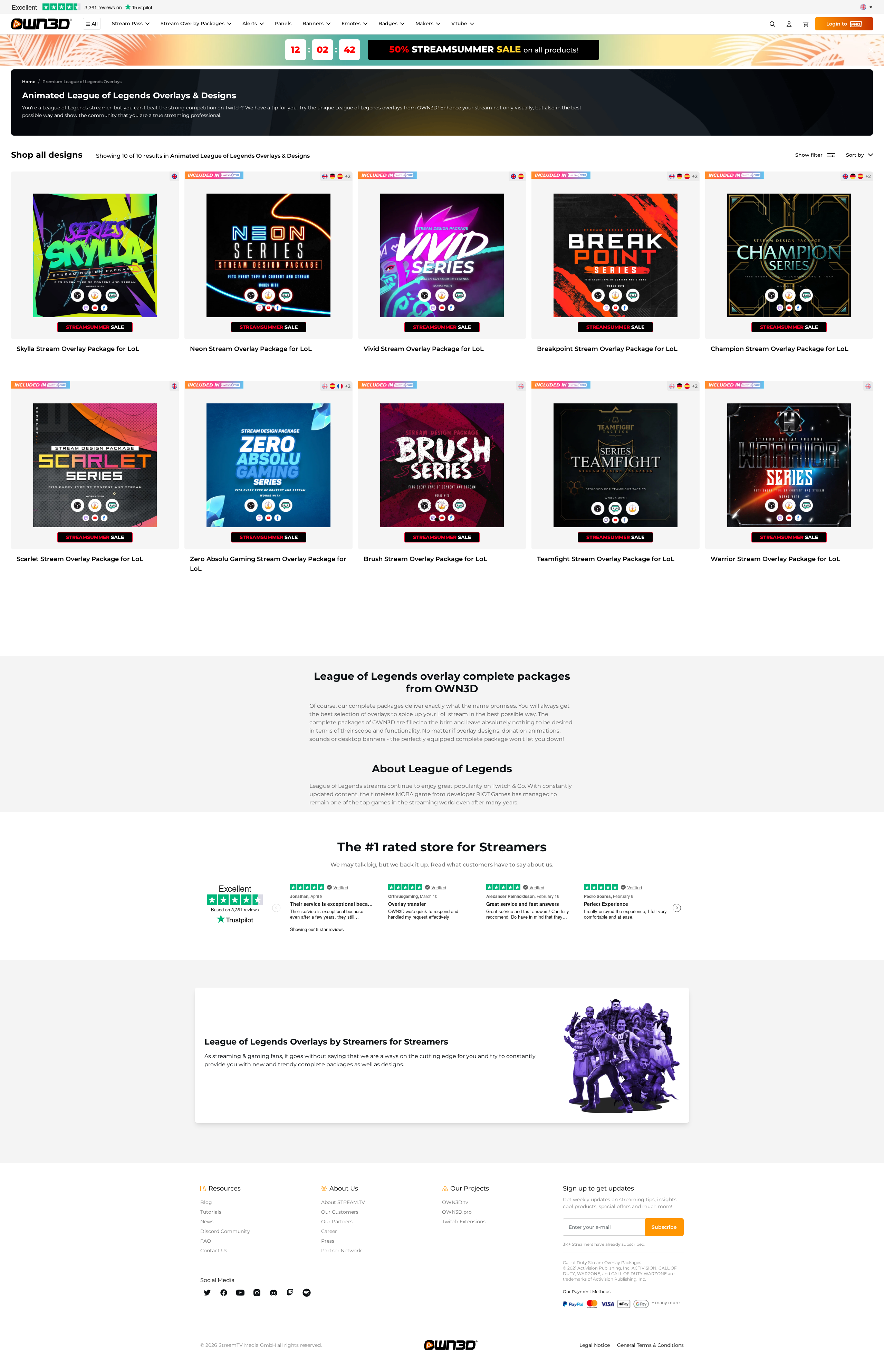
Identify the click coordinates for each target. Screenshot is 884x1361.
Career (329, 1231)
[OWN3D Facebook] (224, 1293)
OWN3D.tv (455, 1202)
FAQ (205, 1241)
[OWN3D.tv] (451, 1345)
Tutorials (210, 1212)
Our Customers (339, 1212)
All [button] (95, 24)
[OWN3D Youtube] (240, 1293)
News (206, 1221)
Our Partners (337, 1221)
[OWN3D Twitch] (290, 1293)
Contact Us (213, 1250)
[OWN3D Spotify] (307, 1293)
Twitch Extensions (464, 1221)
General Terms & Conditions (650, 1345)
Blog (206, 1202)
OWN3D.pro (457, 1212)
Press (327, 1241)
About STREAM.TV (343, 1202)
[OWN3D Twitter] (207, 1293)
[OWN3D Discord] (273, 1293)
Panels (283, 24)
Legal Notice (595, 1345)
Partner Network (341, 1250)
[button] (664, 1227)
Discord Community (225, 1231)
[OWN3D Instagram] (257, 1293)
